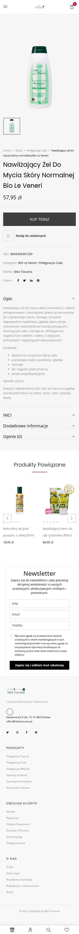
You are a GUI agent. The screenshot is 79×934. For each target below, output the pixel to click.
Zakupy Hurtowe (15, 843)
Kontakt (10, 811)
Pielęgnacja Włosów (17, 769)
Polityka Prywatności (18, 824)
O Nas (9, 867)
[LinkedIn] (31, 280)
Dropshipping (14, 837)
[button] (72, 7)
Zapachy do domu (16, 775)
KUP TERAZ (39, 219)
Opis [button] (7, 298)
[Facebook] (18, 280)
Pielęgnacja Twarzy (17, 756)
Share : (8, 280)
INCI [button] (7, 415)
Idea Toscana (23, 272)
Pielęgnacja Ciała (37, 150)
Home (7, 150)
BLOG (9, 892)
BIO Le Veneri (27, 263)
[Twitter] (24, 280)
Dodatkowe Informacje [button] (25, 426)
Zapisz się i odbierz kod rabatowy (39, 665)
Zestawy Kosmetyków (18, 781)
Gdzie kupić (13, 873)
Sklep (18, 150)
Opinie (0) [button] (12, 436)
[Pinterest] (38, 280)
